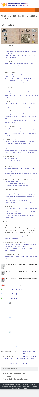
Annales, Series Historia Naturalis (14, 373)
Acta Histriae (7, 376)
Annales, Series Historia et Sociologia (15, 379)
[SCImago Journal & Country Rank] (19, 289)
